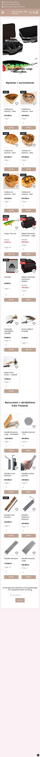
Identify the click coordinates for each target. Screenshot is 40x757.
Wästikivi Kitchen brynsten (28, 474)
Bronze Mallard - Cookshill (28, 330)
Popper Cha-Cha (10, 233)
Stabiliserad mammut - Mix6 (10, 110)
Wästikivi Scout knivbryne (9, 474)
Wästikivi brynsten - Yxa (28, 433)
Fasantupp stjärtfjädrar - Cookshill (9, 331)
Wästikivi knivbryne (11, 558)
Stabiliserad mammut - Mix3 (27, 151)
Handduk (7, 277)
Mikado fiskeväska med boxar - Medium (28, 279)
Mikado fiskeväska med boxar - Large (28, 234)
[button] (30, 12)
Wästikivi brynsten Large (28, 559)
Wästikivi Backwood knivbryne (25, 517)
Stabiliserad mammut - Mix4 (10, 151)
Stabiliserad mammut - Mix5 (27, 110)
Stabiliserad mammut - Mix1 (27, 193)
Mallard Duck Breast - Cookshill (10, 373)
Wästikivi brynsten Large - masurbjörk (11, 433)
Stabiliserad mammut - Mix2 (10, 193)
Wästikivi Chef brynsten (9, 516)
